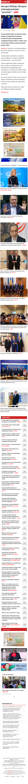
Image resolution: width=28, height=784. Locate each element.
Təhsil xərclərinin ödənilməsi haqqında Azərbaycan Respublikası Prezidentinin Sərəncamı (11, 743)
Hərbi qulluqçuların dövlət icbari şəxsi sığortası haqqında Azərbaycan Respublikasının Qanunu (11, 735)
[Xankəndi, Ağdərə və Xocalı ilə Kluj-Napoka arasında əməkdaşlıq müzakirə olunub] (14, 370)
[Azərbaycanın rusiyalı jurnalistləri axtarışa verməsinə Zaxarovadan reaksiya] (14, 177)
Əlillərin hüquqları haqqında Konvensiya (11, 739)
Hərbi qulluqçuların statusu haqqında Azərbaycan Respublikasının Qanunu (11, 722)
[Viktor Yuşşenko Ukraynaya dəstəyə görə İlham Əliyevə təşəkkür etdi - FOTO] (14, 260)
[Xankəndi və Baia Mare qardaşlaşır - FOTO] (14, 342)
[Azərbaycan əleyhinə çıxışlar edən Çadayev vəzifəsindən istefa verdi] (14, 205)
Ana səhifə (7, 776)
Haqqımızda (12, 776)
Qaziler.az (4, 48)
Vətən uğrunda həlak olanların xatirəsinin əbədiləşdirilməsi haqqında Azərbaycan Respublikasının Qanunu (11, 710)
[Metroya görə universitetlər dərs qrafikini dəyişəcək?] (14, 682)
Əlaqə (18, 776)
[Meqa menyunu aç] (25, 1)
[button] (24, 687)
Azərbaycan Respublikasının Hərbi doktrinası (12, 706)
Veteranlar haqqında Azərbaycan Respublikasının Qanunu (10, 731)
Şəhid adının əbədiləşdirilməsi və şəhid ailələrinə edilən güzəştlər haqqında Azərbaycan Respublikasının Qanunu (11, 726)
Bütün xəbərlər (6, 629)
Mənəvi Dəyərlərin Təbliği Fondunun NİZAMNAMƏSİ (10, 748)
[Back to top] (24, 780)
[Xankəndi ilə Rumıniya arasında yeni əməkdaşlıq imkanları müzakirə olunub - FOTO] (14, 287)
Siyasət (13, 30)
